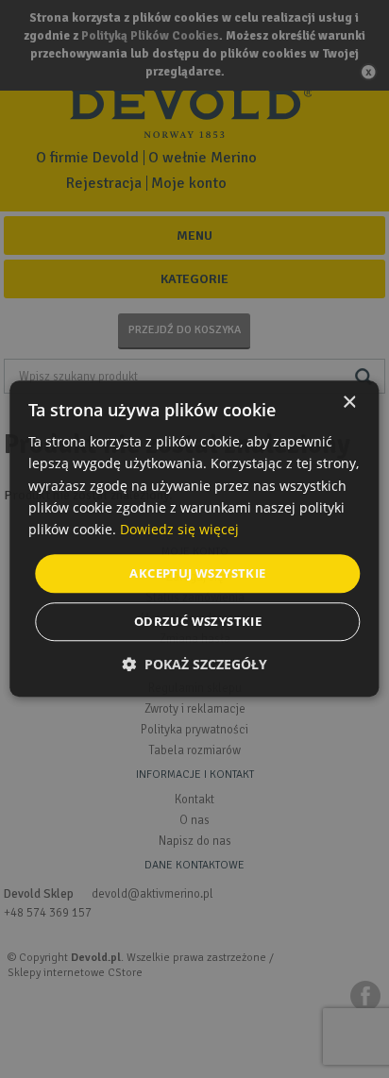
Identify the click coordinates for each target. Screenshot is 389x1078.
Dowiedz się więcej (179, 529)
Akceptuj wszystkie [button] (197, 572)
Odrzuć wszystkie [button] (198, 622)
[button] (194, 665)
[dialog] (194, 539)
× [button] (349, 403)
